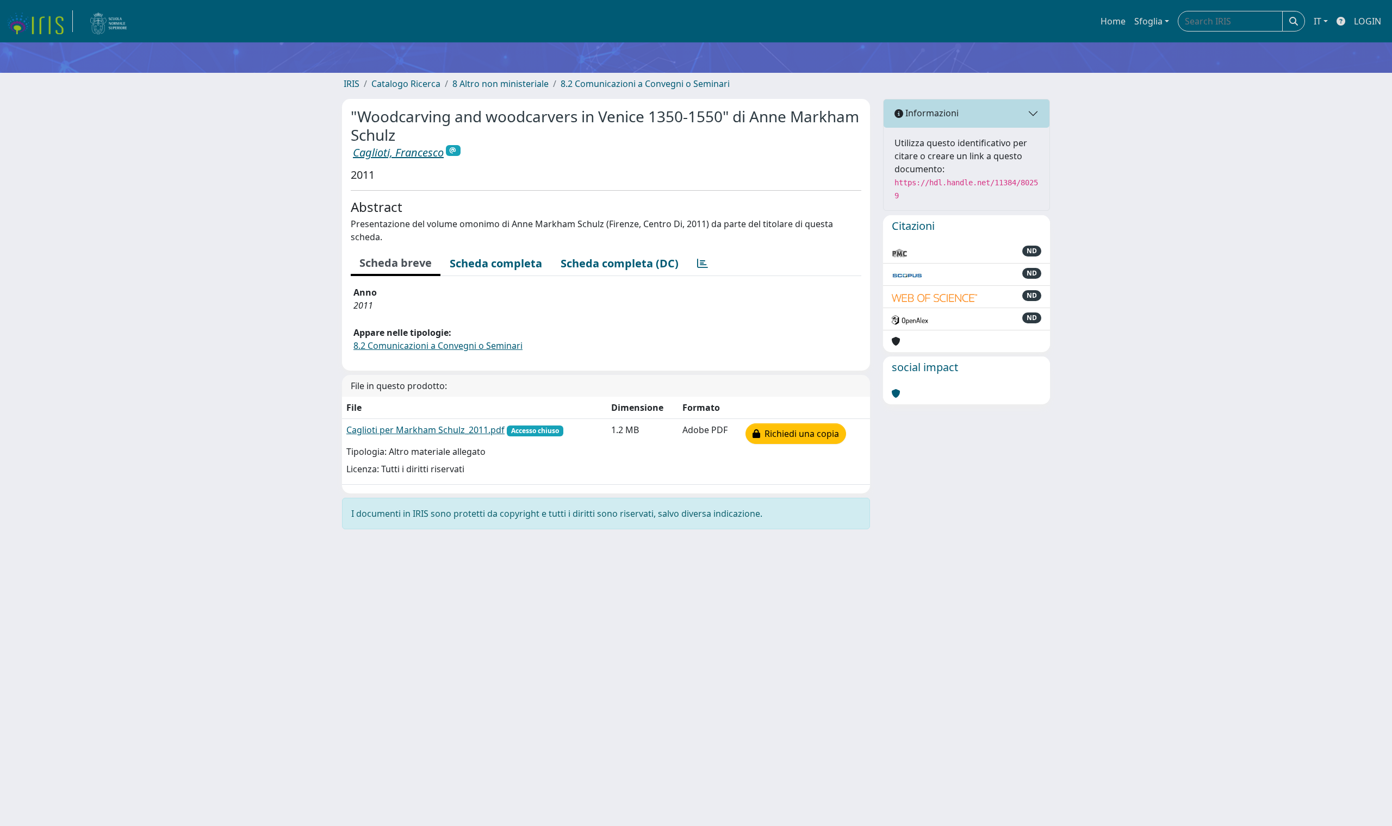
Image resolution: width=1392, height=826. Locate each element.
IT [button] (1317, 21)
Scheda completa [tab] (496, 263)
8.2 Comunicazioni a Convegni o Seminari (645, 84)
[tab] (702, 263)
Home (1113, 21)
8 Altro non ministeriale (500, 84)
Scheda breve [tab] (395, 262)
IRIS (351, 84)
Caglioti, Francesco (398, 152)
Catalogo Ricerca (405, 84)
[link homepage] (40, 21)
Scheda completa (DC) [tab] (620, 263)
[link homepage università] (109, 21)
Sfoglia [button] (1148, 21)
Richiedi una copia (799, 434)
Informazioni (931, 113)
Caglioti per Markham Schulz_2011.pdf (425, 430)
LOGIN (1367, 21)
